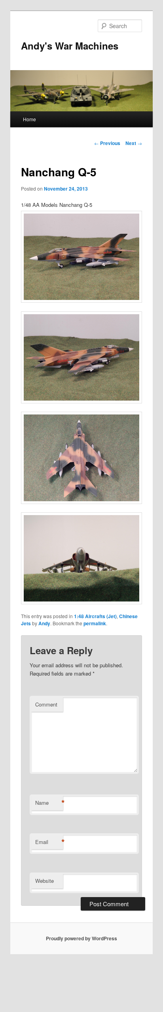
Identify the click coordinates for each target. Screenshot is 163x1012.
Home (29, 119)
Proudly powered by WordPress (81, 938)
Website (44, 880)
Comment (46, 704)
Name (49, 802)
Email (49, 842)
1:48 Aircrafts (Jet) (95, 616)
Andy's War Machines (69, 45)
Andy (44, 623)
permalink (94, 623)
